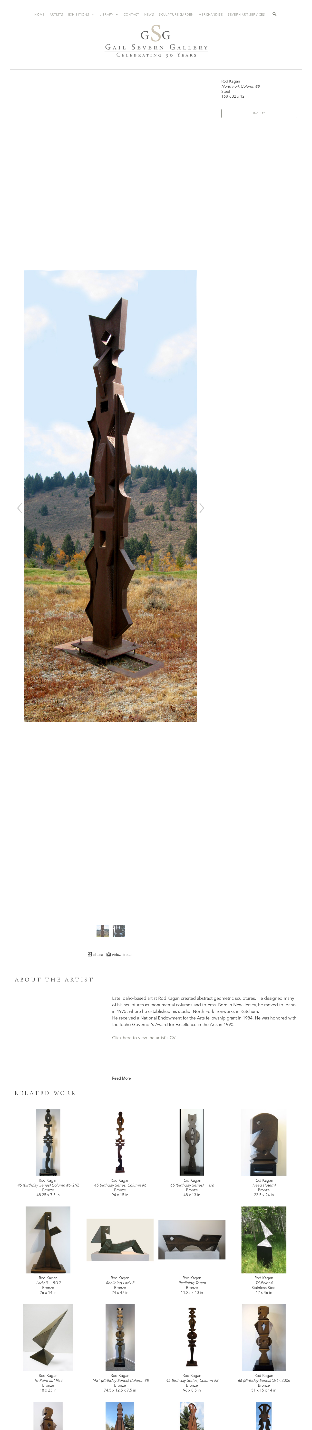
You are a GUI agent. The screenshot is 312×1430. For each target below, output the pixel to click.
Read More (121, 1079)
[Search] (274, 14)
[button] (81, 14)
